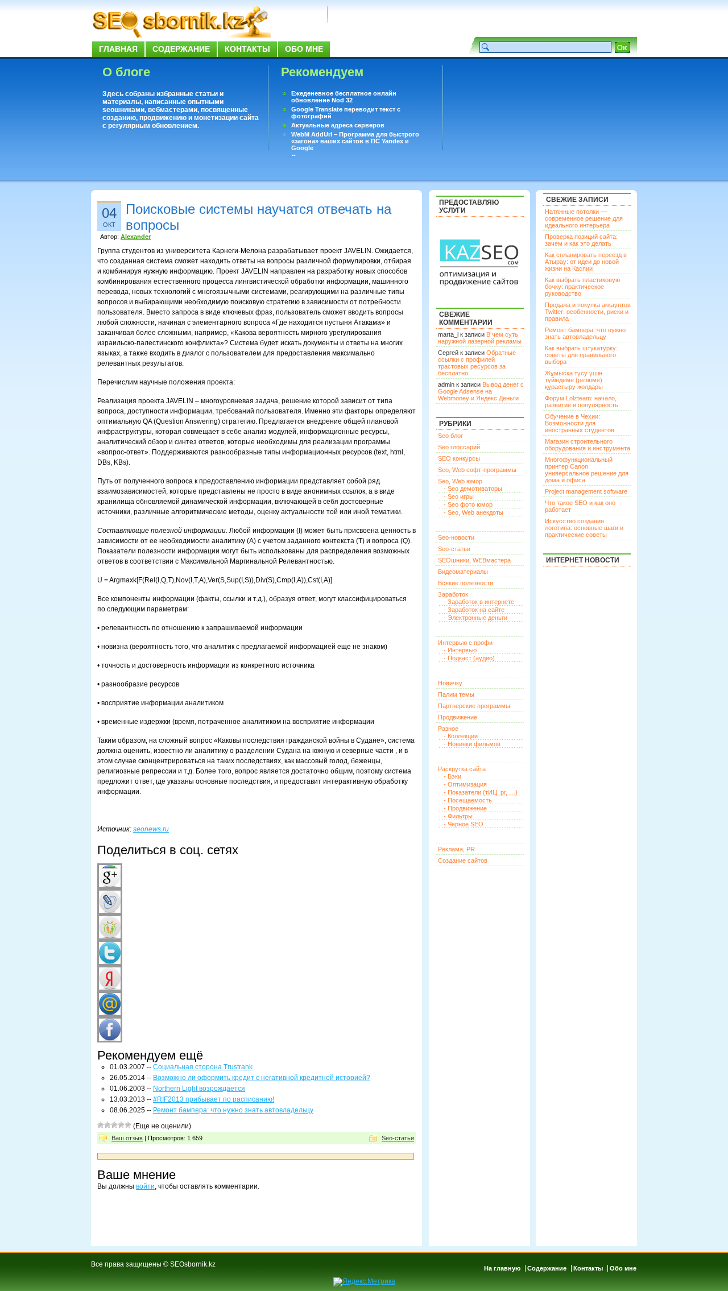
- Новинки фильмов (472, 743)
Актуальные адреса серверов (337, 125)
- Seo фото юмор (468, 504)
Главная (118, 48)
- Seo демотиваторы (473, 488)
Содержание (181, 48)
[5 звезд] (128, 1125)
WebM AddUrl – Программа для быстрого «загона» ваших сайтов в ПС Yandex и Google (355, 141)
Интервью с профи (465, 642)
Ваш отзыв (127, 1138)
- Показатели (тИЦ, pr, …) (481, 792)
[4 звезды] (121, 1125)
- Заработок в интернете (479, 601)
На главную (502, 1268)
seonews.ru (151, 829)
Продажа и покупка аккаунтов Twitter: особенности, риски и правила (588, 311)
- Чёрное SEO (463, 824)
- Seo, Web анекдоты (473, 512)
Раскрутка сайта (462, 769)
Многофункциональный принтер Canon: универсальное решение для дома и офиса (586, 469)
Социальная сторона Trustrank (203, 1067)
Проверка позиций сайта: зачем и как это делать (581, 240)
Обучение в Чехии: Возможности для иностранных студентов (579, 423)
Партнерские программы (474, 705)
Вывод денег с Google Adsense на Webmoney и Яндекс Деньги (481, 391)
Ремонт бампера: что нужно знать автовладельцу (233, 1110)
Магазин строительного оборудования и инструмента (587, 445)
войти (145, 1186)
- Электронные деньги (475, 617)
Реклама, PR (456, 849)
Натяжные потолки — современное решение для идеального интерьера (584, 218)
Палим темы (456, 694)
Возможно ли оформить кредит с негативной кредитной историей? (261, 1078)
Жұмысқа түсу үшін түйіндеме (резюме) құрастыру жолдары (574, 380)
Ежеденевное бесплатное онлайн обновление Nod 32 (343, 97)
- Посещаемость (468, 800)
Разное (448, 728)
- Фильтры (458, 816)
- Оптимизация (465, 784)
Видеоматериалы (463, 571)
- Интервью (460, 650)
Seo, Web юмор (460, 481)
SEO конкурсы (459, 458)
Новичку (450, 683)
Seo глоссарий (459, 447)
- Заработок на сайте (474, 609)
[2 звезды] (107, 1125)
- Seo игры (459, 496)
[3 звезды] (114, 1125)
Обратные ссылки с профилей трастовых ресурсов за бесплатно (477, 362)
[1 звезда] (100, 1125)
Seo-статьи (398, 1138)
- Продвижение (465, 808)
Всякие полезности (465, 583)
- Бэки (452, 776)
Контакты (247, 48)
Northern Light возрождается (199, 1089)
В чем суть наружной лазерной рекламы (480, 338)
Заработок (453, 594)
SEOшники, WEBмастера (474, 560)
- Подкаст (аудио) (469, 658)
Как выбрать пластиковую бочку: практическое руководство (582, 286)
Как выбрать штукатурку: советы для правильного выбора (581, 355)
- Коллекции (461, 736)
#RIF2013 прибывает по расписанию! (213, 1099)
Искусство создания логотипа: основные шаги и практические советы (584, 528)
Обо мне (304, 48)
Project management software (586, 491)
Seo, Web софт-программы (477, 469)
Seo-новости (456, 537)
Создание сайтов (462, 860)
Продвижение (457, 717)
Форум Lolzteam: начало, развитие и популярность (581, 401)
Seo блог (450, 435)
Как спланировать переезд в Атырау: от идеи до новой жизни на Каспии (586, 261)
